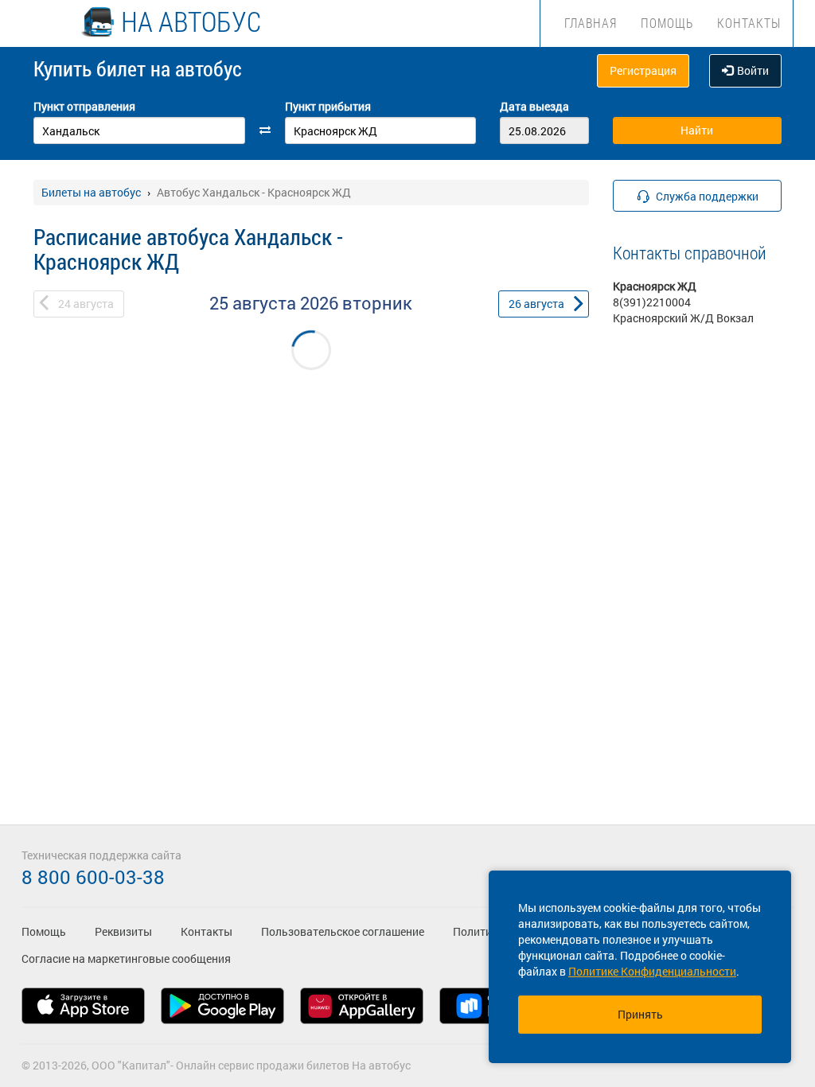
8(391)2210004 (652, 302)
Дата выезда (534, 106)
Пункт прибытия (328, 106)
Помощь (667, 22)
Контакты (749, 22)
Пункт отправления (84, 106)
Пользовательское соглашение (342, 931)
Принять (640, 1014)
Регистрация (643, 70)
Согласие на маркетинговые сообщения (126, 958)
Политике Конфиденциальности (652, 971)
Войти (753, 70)
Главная (590, 22)
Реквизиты (123, 931)
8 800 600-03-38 (93, 877)
